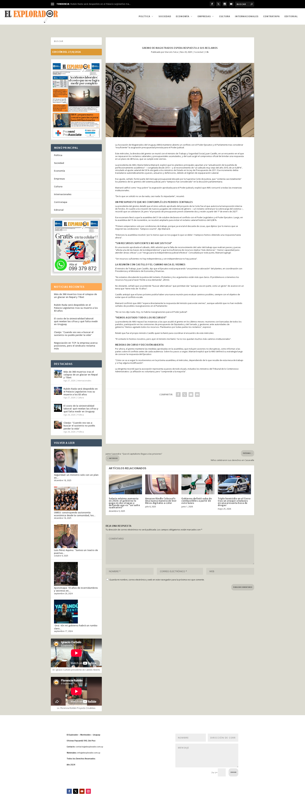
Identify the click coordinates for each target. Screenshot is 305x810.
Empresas (204, 17)
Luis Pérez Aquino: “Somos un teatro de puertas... (76, 552)
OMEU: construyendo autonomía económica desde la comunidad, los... (74, 514)
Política (144, 17)
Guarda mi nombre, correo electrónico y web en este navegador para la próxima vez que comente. (156, 579)
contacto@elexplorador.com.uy (89, 747)
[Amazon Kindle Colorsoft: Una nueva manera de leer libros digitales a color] (161, 484)
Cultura (224, 17)
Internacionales (246, 17)
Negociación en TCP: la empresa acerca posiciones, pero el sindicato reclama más (76, 345)
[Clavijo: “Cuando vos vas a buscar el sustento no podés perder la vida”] (58, 425)
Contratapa (271, 17)
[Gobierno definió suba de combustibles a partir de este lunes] (198, 484)
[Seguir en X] (75, 791)
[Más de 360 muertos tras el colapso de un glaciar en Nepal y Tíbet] (58, 374)
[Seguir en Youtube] (82, 791)
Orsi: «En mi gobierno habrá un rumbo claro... (75, 627)
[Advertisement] (180, 421)
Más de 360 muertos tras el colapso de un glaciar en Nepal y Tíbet (75, 296)
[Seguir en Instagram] (88, 791)
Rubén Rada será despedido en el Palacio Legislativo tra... (100, 4)
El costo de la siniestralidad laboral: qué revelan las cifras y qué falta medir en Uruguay (76, 321)
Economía (182, 17)
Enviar (233, 772)
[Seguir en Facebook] (69, 791)
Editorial (291, 17)
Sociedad (165, 17)
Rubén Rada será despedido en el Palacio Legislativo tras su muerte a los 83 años (76, 307)
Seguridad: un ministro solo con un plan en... (76, 476)
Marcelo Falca (171, 52)
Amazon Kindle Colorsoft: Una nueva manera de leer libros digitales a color (161, 500)
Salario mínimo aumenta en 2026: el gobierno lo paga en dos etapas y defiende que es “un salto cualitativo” (124, 503)
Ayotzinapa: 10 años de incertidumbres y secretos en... (76, 589)
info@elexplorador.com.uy (88, 753)
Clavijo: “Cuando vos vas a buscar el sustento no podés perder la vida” (73, 334)
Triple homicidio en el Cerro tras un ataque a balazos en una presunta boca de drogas (234, 502)
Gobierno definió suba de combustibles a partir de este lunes (196, 500)
